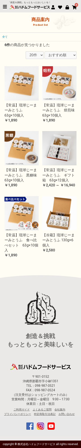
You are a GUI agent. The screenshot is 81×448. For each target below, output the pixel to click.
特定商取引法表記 (45, 414)
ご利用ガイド (22, 409)
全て (5, 36)
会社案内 (59, 409)
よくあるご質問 (42, 409)
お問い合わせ (66, 414)
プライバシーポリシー (17, 414)
